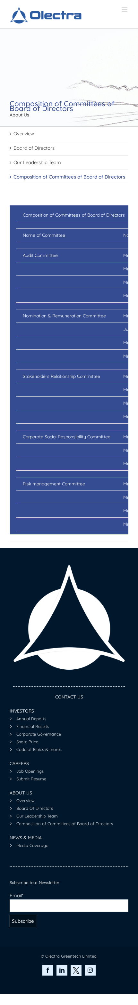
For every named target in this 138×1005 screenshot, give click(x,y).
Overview (23, 134)
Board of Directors (34, 148)
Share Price (27, 741)
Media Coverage (32, 845)
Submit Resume (31, 778)
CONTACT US (69, 697)
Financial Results (32, 726)
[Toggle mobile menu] (125, 9)
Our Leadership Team (37, 162)
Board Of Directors (34, 808)
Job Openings (30, 771)
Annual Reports (31, 718)
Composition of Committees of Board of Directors (69, 177)
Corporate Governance (38, 734)
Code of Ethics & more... (39, 749)
